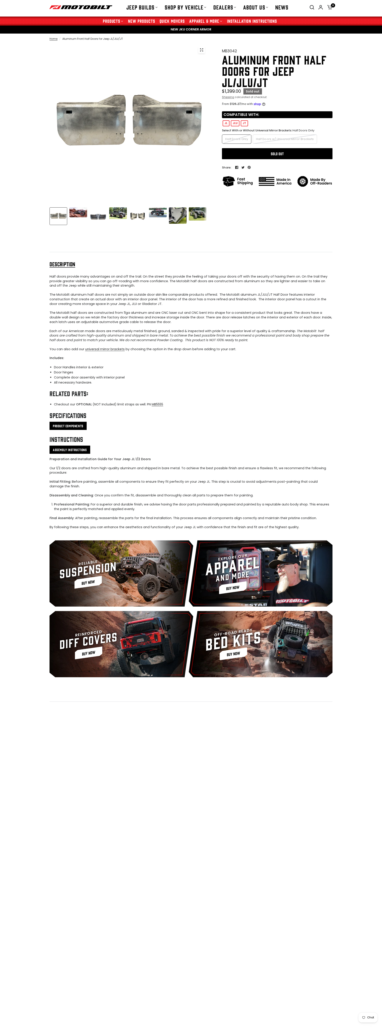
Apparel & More (204, 20)
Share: (226, 167)
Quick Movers (172, 20)
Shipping (228, 97)
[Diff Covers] (121, 644)
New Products (141, 20)
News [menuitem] (281, 7)
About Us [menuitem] (254, 7)
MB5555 (157, 404)
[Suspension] (121, 573)
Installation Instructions (252, 20)
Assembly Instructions (70, 450)
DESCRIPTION (62, 264)
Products (111, 20)
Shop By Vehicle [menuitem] (184, 7)
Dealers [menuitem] (223, 7)
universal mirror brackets (105, 349)
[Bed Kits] (260, 644)
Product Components (68, 426)
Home (53, 39)
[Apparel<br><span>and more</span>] (260, 573)
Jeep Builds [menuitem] (140, 7)
